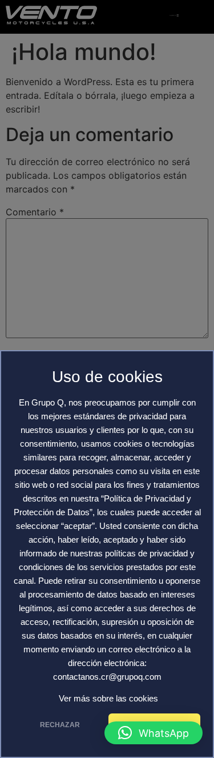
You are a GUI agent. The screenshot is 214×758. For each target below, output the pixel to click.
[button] (153, 732)
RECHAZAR (60, 725)
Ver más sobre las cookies (108, 698)
